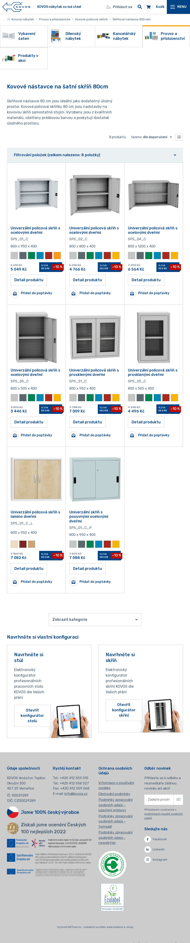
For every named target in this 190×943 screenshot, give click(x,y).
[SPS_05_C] (36, 337)
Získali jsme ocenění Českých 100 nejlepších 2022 (53, 828)
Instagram (160, 859)
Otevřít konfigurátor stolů (32, 715)
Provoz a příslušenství (54, 19)
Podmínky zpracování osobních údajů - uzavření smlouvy (115, 805)
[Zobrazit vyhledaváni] (139, 7)
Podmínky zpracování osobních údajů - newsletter (115, 837)
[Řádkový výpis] (179, 137)
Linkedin (159, 849)
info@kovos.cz (76, 794)
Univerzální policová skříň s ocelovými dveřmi (35, 230)
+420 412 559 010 (74, 778)
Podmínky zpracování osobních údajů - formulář (115, 821)
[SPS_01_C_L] (36, 479)
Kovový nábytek (22, 19)
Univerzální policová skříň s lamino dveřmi (35, 514)
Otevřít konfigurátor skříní (124, 710)
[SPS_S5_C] (153, 337)
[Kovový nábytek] (16, 7)
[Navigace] (178, 7)
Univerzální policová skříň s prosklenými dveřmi (94, 372)
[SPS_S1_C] (95, 337)
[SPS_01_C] (36, 195)
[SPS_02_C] (95, 195)
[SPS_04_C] (153, 195)
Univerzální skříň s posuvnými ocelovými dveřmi (88, 516)
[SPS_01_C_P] (95, 479)
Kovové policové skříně (91, 19)
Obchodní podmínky (114, 794)
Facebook (160, 839)
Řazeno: (149, 137)
